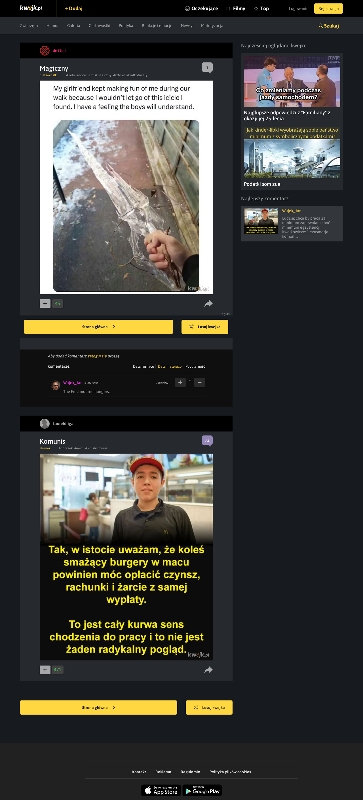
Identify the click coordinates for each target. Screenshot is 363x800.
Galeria (73, 25)
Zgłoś (225, 313)
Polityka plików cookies (230, 772)
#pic (88, 448)
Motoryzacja (212, 25)
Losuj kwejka (209, 327)
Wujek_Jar (72, 382)
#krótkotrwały (136, 75)
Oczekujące (204, 8)
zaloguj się (97, 356)
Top (264, 8)
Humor (53, 25)
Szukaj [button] (331, 26)
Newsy (187, 25)
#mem (78, 448)
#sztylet (119, 75)
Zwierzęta (29, 25)
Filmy (239, 8)
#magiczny (103, 75)
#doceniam (85, 75)
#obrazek (66, 448)
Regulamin (190, 772)
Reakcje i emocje (157, 25)
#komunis (100, 448)
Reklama (163, 772)
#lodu (70, 75)
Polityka (126, 25)
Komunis (52, 441)
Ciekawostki (99, 25)
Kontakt (139, 772)
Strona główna (95, 327)
